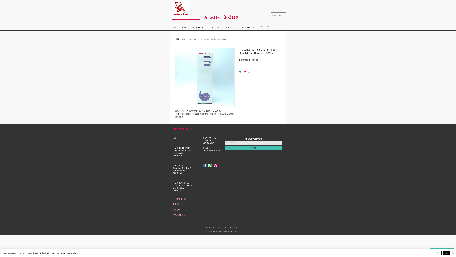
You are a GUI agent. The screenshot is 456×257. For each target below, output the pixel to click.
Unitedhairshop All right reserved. (227, 227)
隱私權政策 (71, 253)
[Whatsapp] (210, 165)
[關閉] (453, 253)
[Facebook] (205, 165)
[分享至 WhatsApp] (249, 71)
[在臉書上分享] (240, 71)
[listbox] (278, 15)
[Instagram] (215, 165)
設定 (437, 253)
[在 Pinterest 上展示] (244, 71)
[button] (278, 15)
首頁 (177, 39)
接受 (446, 253)
